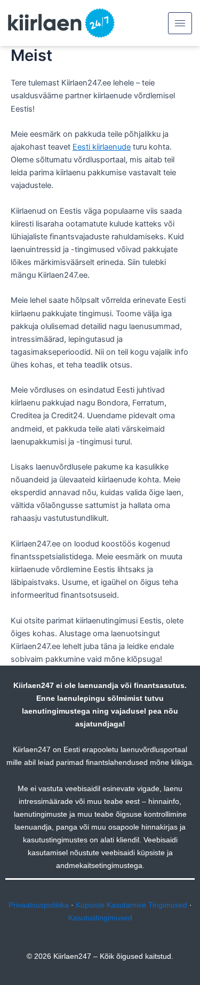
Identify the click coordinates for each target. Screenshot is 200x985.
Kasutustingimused (100, 917)
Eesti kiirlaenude (102, 147)
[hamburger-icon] (180, 23)
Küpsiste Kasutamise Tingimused (131, 905)
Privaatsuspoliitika (39, 905)
